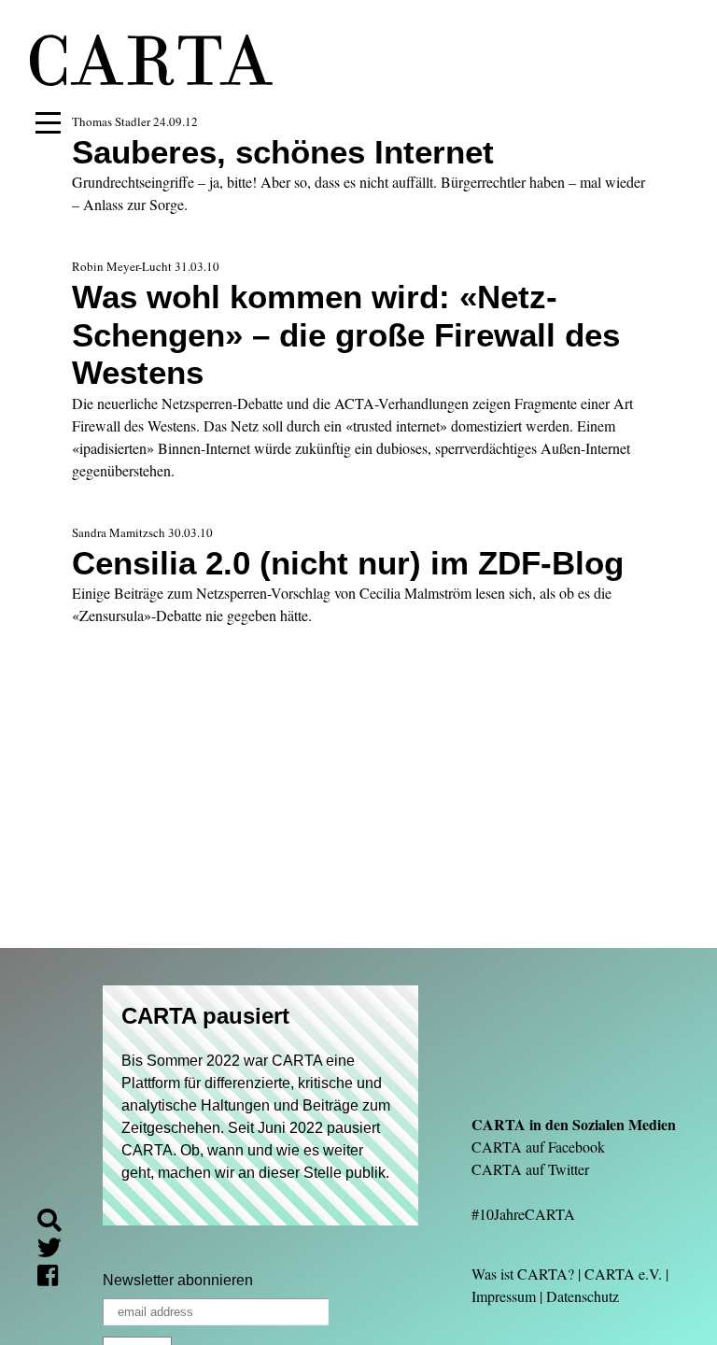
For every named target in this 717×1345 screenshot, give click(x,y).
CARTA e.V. (623, 1273)
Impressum (503, 1296)
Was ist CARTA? (522, 1273)
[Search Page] (57, 1223)
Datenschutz (582, 1296)
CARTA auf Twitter (530, 1169)
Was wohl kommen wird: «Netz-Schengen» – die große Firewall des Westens (346, 334)
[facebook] (55, 1278)
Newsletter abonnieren (178, 1280)
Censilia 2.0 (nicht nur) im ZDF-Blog (348, 563)
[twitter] (57, 1250)
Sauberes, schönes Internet (283, 152)
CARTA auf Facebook (538, 1146)
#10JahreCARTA (523, 1214)
